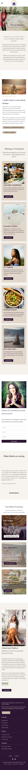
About (10, 755)
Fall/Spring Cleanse (7, 748)
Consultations (5, 734)
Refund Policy (21, 764)
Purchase (8, 590)
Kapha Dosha (5, 727)
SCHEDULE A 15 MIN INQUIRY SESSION (13, 127)
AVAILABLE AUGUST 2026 (11, 536)
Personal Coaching (7, 737)
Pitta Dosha (5, 725)
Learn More (8, 196)
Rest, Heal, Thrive (6, 746)
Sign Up (6, 712)
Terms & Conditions (7, 764)
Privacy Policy (15, 764)
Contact (17, 755)
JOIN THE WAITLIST (10, 563)
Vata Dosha (5, 722)
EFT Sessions (5, 739)
